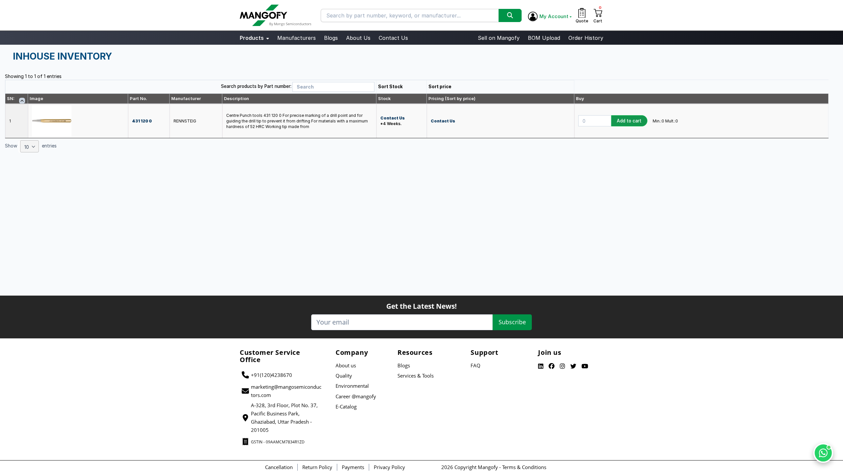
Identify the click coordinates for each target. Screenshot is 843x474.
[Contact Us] (823, 453)
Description (236, 98)
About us (346, 365)
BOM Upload (544, 38)
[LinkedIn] (540, 366)
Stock (384, 98)
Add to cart (629, 120)
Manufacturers (296, 38)
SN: (10, 98)
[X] (573, 366)
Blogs (331, 38)
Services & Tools (415, 375)
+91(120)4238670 (271, 375)
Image (36, 98)
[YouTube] (585, 366)
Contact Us (393, 38)
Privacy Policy (389, 467)
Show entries (31, 146)
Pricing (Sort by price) (452, 98)
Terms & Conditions (524, 467)
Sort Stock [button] (390, 86)
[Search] (510, 15)
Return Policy (317, 467)
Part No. (138, 98)
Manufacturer (186, 98)
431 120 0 (142, 120)
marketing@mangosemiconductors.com (286, 390)
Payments (353, 467)
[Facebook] (552, 366)
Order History (585, 38)
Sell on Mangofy (499, 38)
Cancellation (279, 467)
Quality (344, 375)
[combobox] (29, 146)
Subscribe (512, 322)
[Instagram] (562, 366)
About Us (358, 38)
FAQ (475, 365)
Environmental (352, 385)
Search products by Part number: (256, 86)
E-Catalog (346, 406)
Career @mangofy (356, 396)
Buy (580, 98)
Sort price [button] (439, 86)
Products (252, 38)
